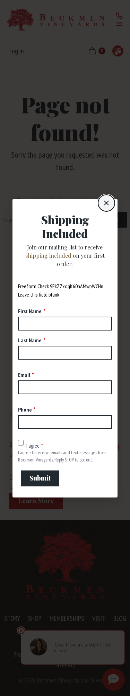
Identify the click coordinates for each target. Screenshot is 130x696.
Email (24, 374)
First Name (30, 311)
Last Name (30, 340)
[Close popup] (106, 203)
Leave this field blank (38, 294)
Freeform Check (33, 286)
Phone (25, 409)
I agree (33, 445)
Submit (40, 478)
